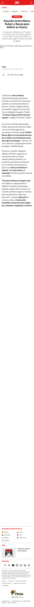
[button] (3, 75)
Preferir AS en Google (16, 75)
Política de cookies (6, 583)
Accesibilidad (5, 585)
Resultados (15, 11)
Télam (4, 67)
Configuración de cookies (19, 583)
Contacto (4, 581)
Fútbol (4, 7)
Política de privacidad (20, 581)
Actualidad (6, 11)
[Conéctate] (31, 2)
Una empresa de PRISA (17, 593)
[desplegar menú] (2, 2)
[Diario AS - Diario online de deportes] (17, 2)
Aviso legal (11, 581)
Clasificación (24, 11)
